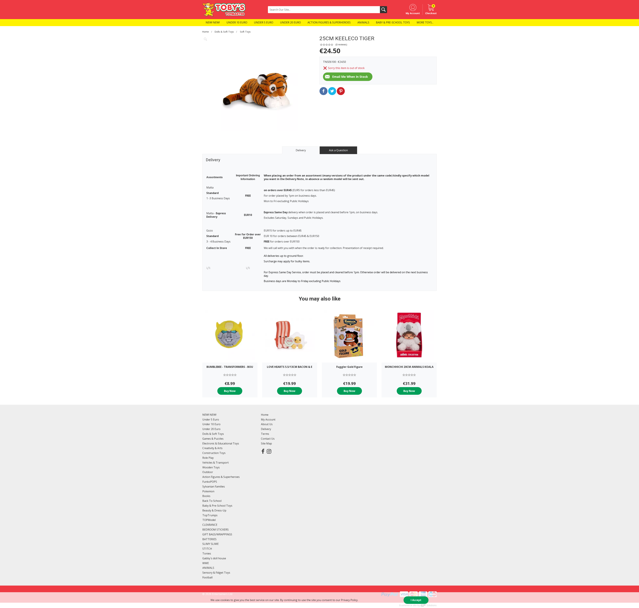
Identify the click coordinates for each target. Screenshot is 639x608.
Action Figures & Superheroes (221, 477)
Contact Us (268, 438)
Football (207, 577)
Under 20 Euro (211, 429)
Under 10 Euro (211, 424)
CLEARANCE (209, 525)
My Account (268, 419)
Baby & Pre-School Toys (217, 505)
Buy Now (230, 391)
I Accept (416, 600)
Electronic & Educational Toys (220, 443)
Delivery (266, 429)
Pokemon (208, 491)
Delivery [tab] (301, 150)
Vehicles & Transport (215, 462)
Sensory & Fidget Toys (216, 572)
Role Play (208, 458)
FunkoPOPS (209, 482)
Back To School (211, 501)
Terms (265, 434)
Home (205, 31)
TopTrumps (209, 515)
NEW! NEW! (209, 415)
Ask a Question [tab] (338, 150)
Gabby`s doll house (214, 558)
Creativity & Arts (212, 448)
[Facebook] (262, 451)
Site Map (266, 443)
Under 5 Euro (210, 419)
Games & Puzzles (212, 438)
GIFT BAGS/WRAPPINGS (217, 534)
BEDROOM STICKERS (215, 529)
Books (206, 496)
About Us (267, 424)
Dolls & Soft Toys (224, 31)
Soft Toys (245, 31)
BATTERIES (209, 539)
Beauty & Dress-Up (214, 510)
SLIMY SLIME (210, 544)
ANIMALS (208, 568)
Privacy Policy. (349, 600)
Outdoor (207, 472)
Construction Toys (213, 453)
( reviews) (341, 44)
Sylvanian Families (213, 486)
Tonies (206, 553)
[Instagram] (269, 451)
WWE (205, 563)
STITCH (207, 548)
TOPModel (209, 520)
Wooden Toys (211, 467)
